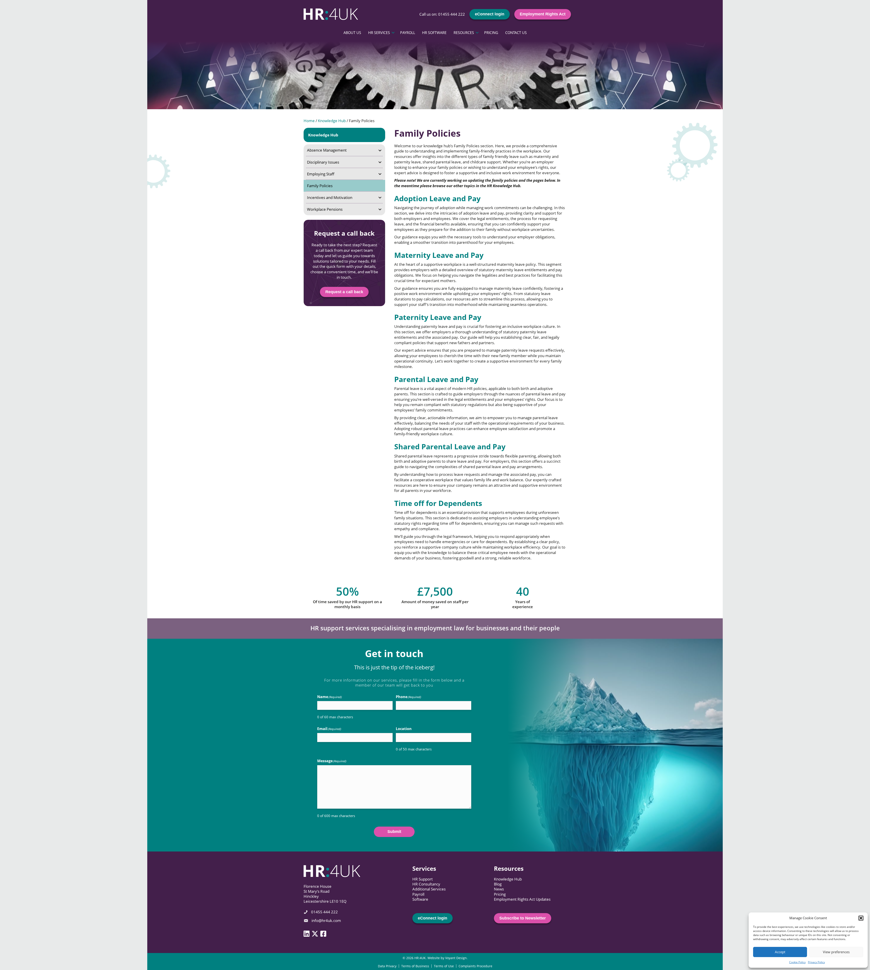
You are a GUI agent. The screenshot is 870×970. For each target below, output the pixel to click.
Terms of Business (415, 966)
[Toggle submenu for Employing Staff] (380, 174)
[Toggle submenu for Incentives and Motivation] (380, 197)
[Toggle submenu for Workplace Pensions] (380, 209)
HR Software (434, 32)
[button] (861, 918)
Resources (464, 32)
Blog (498, 884)
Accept (780, 952)
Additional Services (429, 889)
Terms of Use (444, 966)
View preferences (836, 952)
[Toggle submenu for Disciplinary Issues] (380, 162)
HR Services (379, 32)
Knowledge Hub (332, 120)
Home (309, 120)
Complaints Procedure (475, 966)
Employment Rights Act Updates (522, 899)
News (499, 889)
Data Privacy (387, 966)
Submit (394, 831)
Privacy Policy (816, 962)
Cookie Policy (797, 962)
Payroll (407, 32)
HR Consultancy (426, 884)
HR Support (422, 879)
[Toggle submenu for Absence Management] (380, 150)
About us (352, 32)
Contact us (516, 32)
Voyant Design (456, 958)
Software (420, 899)
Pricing (491, 32)
